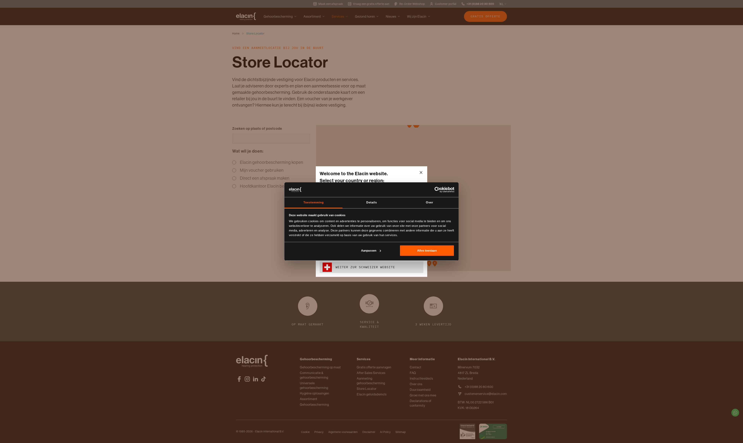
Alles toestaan (427, 250)
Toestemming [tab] (313, 202)
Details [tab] (371, 202)
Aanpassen (368, 250)
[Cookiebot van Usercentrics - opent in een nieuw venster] (437, 190)
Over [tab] (429, 202)
